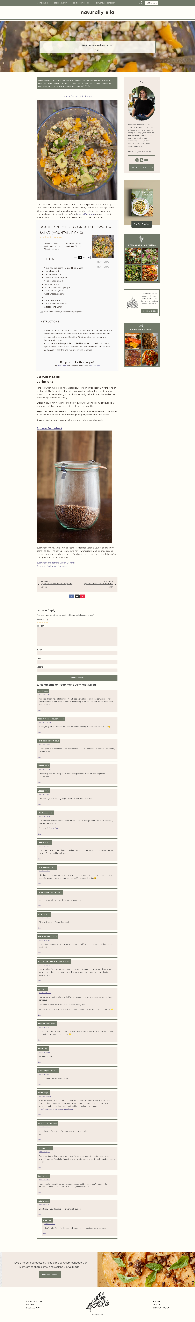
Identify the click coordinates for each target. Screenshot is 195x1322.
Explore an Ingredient (105, 3)
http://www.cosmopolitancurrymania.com (56, 1109)
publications (33, 1307)
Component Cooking (82, 3)
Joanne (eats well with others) (51, 961)
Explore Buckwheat (49, 428)
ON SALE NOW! (141, 224)
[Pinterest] (82, 596)
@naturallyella (62, 365)
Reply (39, 710)
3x (89, 257)
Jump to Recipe (70, 96)
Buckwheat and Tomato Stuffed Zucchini (56, 562)
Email (39, 658)
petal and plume (45, 1123)
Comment (41, 626)
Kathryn (41, 914)
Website (40, 667)
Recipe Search (43, 3)
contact (157, 1304)
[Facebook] (71, 596)
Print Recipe (86, 96)
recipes (30, 1304)
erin (45, 1220)
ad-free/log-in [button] (152, 3)
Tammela (42, 842)
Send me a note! (50, 1275)
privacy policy (161, 1307)
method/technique (86, 214)
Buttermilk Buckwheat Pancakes (52, 566)
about (156, 1301)
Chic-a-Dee (43, 813)
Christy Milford (44, 867)
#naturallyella (95, 365)
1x (80, 257)
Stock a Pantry (60, 3)
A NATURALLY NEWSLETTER (141, 167)
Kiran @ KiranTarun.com (48, 719)
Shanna (41, 791)
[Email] (77, 596)
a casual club (34, 1301)
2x (84, 257)
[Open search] (141, 3)
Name (39, 650)
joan (40, 989)
